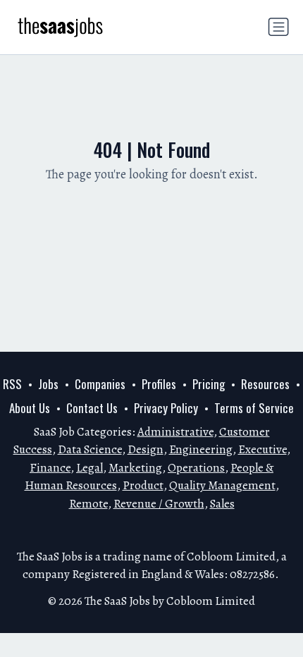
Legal (89, 468)
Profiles (159, 384)
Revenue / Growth (158, 504)
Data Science (90, 449)
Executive (262, 449)
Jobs (48, 384)
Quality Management (222, 485)
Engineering (201, 449)
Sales (222, 504)
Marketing (135, 468)
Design (145, 449)
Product (143, 485)
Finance (50, 468)
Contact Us (92, 408)
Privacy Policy (166, 408)
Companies (100, 384)
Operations (196, 468)
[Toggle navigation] (278, 27)
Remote (88, 504)
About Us (29, 408)
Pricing (208, 384)
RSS (12, 384)
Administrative (175, 432)
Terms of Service (254, 408)
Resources (265, 384)
